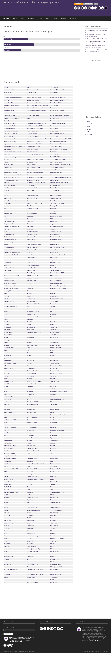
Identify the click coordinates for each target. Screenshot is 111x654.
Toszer (29, 296)
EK (51, 311)
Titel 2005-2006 (8, 487)
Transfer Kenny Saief (56, 146)
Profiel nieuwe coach (9, 138)
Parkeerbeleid (31, 267)
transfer (29, 399)
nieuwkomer (53, 221)
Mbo (51, 549)
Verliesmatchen (54, 342)
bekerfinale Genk (55, 262)
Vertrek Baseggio (55, 463)
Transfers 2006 (31, 445)
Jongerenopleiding (55, 507)
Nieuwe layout (54, 569)
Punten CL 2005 (54, 471)
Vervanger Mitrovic (32, 188)
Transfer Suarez (31, 280)
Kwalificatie (53, 556)
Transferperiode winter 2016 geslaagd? (61, 177)
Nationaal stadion (32, 234)
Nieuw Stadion (54, 481)
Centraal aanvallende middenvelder (13, 255)
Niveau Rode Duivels (33, 438)
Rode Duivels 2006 (32, 448)
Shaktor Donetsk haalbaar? (11, 177)
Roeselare (6, 319)
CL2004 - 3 (30, 518)
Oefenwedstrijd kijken (56, 283)
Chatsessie (30, 556)
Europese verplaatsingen (57, 430)
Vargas (5, 231)
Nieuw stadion (31, 185)
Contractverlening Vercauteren (58, 414)
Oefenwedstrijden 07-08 (57, 399)
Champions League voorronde (58, 391)
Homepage (6, 18)
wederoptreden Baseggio (34, 414)
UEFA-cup (6, 376)
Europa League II (8, 327)
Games (40, 18)
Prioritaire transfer (9, 136)
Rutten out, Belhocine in (10, 133)
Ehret (5, 533)
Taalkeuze (73, 18)
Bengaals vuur (8, 499)
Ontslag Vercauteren (56, 384)
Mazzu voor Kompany (56, 108)
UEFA (28, 579)
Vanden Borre (54, 267)
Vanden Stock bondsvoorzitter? (35, 463)
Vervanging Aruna (8, 556)
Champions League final (57, 492)
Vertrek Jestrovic (8, 474)
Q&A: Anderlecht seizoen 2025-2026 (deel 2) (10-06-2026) (95, 35)
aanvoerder (53, 249)
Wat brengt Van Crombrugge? (35, 128)
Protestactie (30, 515)
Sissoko (52, 229)
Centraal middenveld (56, 172)
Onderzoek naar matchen (57, 538)
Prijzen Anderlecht (9, 371)
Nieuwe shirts (54, 131)
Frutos (52, 350)
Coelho (6, 466)
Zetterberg (6, 579)
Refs (5, 582)
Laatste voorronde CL (10, 280)
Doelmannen (53, 435)
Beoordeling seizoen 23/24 (57, 100)
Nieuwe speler (7, 262)
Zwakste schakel (54, 440)
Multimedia (31, 18)
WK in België (30, 329)
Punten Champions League (11, 275)
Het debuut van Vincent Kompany (36, 569)
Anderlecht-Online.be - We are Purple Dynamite (31, 2)
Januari (6, 206)
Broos (28, 554)
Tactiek (29, 512)
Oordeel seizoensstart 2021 (11, 113)
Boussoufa (53, 304)
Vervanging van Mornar (10, 561)
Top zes (6, 309)
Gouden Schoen (8, 381)
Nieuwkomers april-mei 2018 (58, 141)
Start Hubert (7, 100)
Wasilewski (7, 211)
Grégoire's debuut (32, 507)
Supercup (29, 440)
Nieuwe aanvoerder (9, 169)
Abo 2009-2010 (8, 334)
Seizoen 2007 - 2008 (56, 365)
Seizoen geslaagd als (33, 115)
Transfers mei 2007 (32, 402)
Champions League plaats (34, 432)
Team (22, 18)
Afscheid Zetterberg (9, 451)
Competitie (30, 386)
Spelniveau (30, 353)
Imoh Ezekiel (30, 190)
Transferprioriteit (54, 190)
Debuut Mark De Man (56, 574)
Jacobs (29, 291)
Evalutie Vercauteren (32, 497)
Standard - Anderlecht (33, 371)
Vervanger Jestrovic (9, 567)
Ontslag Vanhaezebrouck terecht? (36, 138)
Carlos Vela (7, 304)
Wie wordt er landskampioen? (35, 172)
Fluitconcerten (7, 520)
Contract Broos (8, 549)
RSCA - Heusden (31, 546)
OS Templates (104, 651)
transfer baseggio (32, 417)
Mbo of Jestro (54, 530)
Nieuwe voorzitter (55, 120)
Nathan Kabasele (8, 278)
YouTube (88, 129)
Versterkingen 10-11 (32, 316)
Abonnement (7, 536)
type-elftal (6, 432)
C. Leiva (52, 417)
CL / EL (29, 206)
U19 (51, 218)
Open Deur (30, 528)
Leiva (28, 453)
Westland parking (32, 247)
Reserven (6, 430)
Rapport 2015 (54, 180)
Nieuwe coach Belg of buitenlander (59, 285)
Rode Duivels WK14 (32, 275)
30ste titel (53, 340)
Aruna (5, 551)
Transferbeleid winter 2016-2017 (59, 159)
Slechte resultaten (9, 108)
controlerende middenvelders (12, 226)
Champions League (55, 564)
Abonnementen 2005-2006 (11, 492)
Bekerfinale (53, 95)
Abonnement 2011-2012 (33, 304)
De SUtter (29, 340)
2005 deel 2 (53, 466)
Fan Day (29, 484)
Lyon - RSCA (7, 564)
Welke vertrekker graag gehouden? (60, 115)
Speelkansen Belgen (56, 407)
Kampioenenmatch (32, 213)
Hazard (6, 87)
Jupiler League (54, 389)
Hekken (29, 481)
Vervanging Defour (32, 198)
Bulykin (52, 355)
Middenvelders (31, 520)
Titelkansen (7, 265)
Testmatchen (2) (54, 334)
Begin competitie (31, 567)
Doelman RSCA (54, 371)
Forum (88, 121)
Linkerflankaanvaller (32, 195)
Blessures (29, 342)
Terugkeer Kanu (8, 213)
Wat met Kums (54, 128)
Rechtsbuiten (54, 252)
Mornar (52, 546)
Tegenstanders (8, 360)
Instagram (89, 134)
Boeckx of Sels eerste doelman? (59, 149)
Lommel (6, 577)
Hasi (5, 216)
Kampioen (30, 543)
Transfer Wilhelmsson (56, 510)
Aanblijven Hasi (54, 92)
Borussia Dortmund (32, 208)
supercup (53, 396)
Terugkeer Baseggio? (33, 451)
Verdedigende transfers (10, 141)
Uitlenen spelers (54, 541)
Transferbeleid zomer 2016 (57, 167)
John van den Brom (9, 221)
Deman (52, 494)
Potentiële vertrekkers (33, 136)
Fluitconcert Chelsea (56, 469)
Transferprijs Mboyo (9, 249)
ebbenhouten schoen (56, 291)
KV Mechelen (7, 237)
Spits (5, 358)
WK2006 (52, 445)
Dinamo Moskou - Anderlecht (12, 200)
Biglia (28, 347)
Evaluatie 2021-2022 (9, 110)
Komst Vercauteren (55, 126)
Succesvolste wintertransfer (57, 123)
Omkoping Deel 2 (32, 458)
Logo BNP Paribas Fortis (57, 247)
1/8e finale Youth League (57, 203)
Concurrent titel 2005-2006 (11, 469)
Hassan (52, 412)
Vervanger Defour (55, 206)
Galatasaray (53, 208)
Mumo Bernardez (32, 345)
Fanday (29, 443)
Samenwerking (54, 404)
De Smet (6, 386)
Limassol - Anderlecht (33, 278)
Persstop (6, 389)
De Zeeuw (30, 262)
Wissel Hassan (31, 409)
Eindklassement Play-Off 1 (34, 144)
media (5, 417)
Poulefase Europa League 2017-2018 (60, 138)
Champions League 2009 (34, 332)
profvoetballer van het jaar (11, 288)
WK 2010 (6, 373)
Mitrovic (6, 244)
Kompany (53, 213)
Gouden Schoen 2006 (10, 420)
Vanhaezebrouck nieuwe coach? (12, 151)
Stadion (52, 319)
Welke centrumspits (32, 149)
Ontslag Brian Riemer (33, 100)
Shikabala (53, 314)
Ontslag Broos (31, 505)
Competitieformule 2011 (10, 306)
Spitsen (52, 505)
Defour (29, 224)
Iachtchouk (53, 515)
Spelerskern (30, 360)
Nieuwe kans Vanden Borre (11, 180)
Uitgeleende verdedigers (33, 120)
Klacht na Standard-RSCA (57, 273)
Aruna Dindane (54, 559)
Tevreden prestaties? (9, 273)
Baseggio (29, 494)
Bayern (52, 554)
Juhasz (52, 479)
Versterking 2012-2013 (10, 283)
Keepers (6, 507)
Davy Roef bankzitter (56, 162)
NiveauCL (6, 425)
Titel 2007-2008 (54, 381)
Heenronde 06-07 (32, 422)
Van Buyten (53, 211)
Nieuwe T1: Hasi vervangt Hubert (13, 97)
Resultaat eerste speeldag (11, 131)
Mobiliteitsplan (54, 296)
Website (63, 18)
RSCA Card (53, 368)
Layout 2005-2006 (32, 476)
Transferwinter (31, 200)
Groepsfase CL (31, 237)
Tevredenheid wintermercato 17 (35, 159)
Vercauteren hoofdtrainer (34, 425)
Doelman (52, 175)
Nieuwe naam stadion (33, 131)
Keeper (29, 530)
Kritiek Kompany (54, 518)
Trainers (6, 391)
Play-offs (52, 265)
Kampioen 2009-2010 (56, 332)
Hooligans (53, 427)
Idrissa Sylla (53, 200)
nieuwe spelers (8, 412)
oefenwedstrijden (8, 396)
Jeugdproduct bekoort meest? (12, 118)
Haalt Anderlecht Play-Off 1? (35, 126)
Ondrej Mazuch (54, 327)
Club (55, 18)
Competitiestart (31, 358)
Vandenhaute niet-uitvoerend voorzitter (37, 105)
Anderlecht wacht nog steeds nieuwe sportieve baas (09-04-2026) (95, 46)
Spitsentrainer (31, 298)
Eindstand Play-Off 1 (56, 216)
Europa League (31, 327)
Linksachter (53, 257)
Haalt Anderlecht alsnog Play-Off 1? (37, 123)
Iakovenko (6, 316)
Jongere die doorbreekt (56, 260)
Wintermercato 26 (55, 87)
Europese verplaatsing (56, 298)
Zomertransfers (8, 193)
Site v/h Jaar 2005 (32, 469)
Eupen (52, 316)
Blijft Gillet (6, 182)
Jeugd (5, 407)
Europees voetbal (32, 133)
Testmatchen (30, 337)
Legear (29, 350)
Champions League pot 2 (57, 239)
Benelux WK (30, 430)
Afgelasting (7, 543)
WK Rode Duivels (8, 479)
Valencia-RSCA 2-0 (9, 523)
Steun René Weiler (9, 164)
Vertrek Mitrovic (54, 188)
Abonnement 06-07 (9, 448)
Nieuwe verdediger (9, 203)
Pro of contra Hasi (55, 185)
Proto (51, 487)
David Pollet (30, 221)
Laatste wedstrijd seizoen (11, 172)
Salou (52, 453)
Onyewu (29, 487)
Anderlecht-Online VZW (94, 651)
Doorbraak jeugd (8, 572)
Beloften (6, 471)
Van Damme (53, 309)
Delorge (6, 494)
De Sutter (6, 353)
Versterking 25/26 (8, 92)
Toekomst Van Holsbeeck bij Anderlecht (14, 146)
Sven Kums (7, 154)
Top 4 (28, 118)
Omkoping (30, 461)
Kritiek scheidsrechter (33, 265)
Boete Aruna (53, 520)
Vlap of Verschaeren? (9, 120)
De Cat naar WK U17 (9, 90)
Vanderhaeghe (54, 512)
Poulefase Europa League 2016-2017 (60, 164)
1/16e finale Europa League (34, 203)
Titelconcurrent (31, 216)
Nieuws (15, 18)
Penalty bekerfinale (9, 95)
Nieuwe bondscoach (55, 337)
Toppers (6, 342)
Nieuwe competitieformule (34, 97)
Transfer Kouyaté (32, 239)
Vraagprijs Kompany (9, 453)
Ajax (28, 306)
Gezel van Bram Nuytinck (34, 244)
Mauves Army (54, 497)
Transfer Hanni (54, 169)
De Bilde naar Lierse (32, 564)
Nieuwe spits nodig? (9, 128)
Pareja (29, 355)
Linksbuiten (30, 255)
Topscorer (6, 546)
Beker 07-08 (53, 378)
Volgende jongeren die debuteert (13, 144)
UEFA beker (53, 353)
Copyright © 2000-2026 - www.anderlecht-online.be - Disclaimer (18, 651)
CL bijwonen (30, 435)
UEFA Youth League (55, 195)
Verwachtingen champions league (36, 574)
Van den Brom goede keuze (11, 285)
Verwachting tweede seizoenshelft (36, 110)
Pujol (51, 451)
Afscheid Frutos (8, 322)
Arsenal (6, 208)
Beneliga (29, 293)
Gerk (28, 466)
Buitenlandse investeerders (34, 90)
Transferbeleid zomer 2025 (57, 90)
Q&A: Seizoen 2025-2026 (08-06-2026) (96, 38)
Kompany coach (54, 118)
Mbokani (52, 402)
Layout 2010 (53, 324)
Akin (51, 489)
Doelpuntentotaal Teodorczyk (58, 144)
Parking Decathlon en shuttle (35, 154)
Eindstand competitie (56, 373)
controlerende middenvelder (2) (12, 252)
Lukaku (29, 324)
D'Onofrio (6, 296)
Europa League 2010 (33, 311)
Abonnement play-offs (33, 218)
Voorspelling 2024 (8, 102)
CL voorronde (54, 525)
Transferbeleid (54, 301)
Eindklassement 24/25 (33, 95)
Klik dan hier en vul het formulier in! (91, 640)
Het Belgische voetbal (33, 474)
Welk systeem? (54, 105)
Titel (28, 193)
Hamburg (6, 324)
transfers (29, 378)
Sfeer (5, 554)
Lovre (52, 461)
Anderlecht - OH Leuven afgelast (36, 182)
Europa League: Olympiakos (35, 177)
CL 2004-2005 (54, 523)
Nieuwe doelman (55, 345)
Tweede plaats (31, 577)
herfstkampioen (54, 425)
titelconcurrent (31, 420)
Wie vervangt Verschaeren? (11, 105)
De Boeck (6, 481)
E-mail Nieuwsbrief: (8, 627)
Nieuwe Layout (54, 582)
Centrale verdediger (55, 198)
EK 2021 (52, 113)
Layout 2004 (30, 525)
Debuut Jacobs (8, 384)
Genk (5, 435)
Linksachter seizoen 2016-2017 (12, 175)
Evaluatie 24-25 (31, 92)
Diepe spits (30, 252)
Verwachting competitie (33, 510)
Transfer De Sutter (32, 249)
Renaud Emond (8, 190)
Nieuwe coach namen (33, 285)
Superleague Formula (10, 363)
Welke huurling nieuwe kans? (35, 108)
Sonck (28, 523)
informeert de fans (99, 627)
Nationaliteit (7, 438)
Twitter (88, 126)
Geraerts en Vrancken (10, 427)
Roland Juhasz (31, 334)
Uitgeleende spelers (55, 237)
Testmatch (30, 492)
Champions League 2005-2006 (35, 479)
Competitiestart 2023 (56, 102)
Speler (5, 378)
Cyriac (29, 283)
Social (48, 18)
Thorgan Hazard (8, 224)
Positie (5, 422)
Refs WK (52, 443)
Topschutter (30, 226)
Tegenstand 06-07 (9, 440)
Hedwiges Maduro (9, 234)
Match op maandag (32, 582)
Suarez (29, 309)
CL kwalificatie (54, 360)
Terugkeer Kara (54, 136)
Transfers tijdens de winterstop (35, 381)
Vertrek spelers (54, 363)
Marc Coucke (7, 149)
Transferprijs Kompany (10, 458)
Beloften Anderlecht (9, 267)
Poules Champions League (34, 273)
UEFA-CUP (53, 386)
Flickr (87, 132)
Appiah (29, 169)
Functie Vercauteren (32, 384)
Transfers (6, 345)
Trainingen (53, 528)
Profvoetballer (31, 368)
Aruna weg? (7, 525)
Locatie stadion (54, 409)
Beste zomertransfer (32, 113)
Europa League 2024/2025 (57, 97)
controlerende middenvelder (58, 255)
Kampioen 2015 (8, 195)
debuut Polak (7, 394)
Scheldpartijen (7, 461)
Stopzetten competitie (10, 123)
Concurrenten (7, 528)
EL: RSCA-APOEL (55, 157)
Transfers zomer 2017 (33, 151)
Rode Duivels (7, 515)
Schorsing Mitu (54, 456)
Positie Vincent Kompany (57, 110)
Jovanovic (53, 306)
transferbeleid (31, 242)
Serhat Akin (30, 391)
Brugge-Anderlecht (55, 347)
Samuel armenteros (55, 242)
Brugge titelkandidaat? (10, 456)
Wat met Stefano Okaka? (34, 167)
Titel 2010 (29, 322)
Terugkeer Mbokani (9, 301)
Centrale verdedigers (33, 175)
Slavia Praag (7, 484)
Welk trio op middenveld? (34, 102)
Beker (5, 350)
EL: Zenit (6, 159)
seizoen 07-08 (54, 394)
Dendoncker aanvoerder (33, 146)
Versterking (53, 536)
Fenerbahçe (30, 394)
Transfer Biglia (31, 270)
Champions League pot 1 (11, 242)
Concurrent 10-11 (32, 314)
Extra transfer (7, 270)
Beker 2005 (30, 471)
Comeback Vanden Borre (10, 126)
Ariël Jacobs (7, 329)
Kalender (29, 363)
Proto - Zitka (53, 476)
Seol (28, 559)
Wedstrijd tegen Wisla (56, 567)
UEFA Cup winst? (32, 427)
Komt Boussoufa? (8, 188)
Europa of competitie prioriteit (12, 157)
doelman (52, 193)
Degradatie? (53, 533)
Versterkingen (54, 484)
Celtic (28, 561)
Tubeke (6, 337)
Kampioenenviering (32, 404)
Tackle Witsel (53, 329)
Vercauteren (30, 389)
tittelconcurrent (54, 244)
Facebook (89, 123)
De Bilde (52, 579)
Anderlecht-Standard (32, 231)
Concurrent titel (54, 293)
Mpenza (52, 438)
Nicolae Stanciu (31, 164)
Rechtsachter (7, 229)
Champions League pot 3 (11, 239)
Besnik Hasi (7, 218)
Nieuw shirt (7, 574)
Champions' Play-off (9, 115)
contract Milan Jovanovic (34, 260)
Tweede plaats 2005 (55, 502)
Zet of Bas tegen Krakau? (11, 569)
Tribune (6, 502)
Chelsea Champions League (58, 288)
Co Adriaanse (7, 505)
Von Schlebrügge (31, 412)
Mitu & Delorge (54, 458)
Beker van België (8, 368)
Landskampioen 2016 (33, 180)
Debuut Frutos (8, 463)
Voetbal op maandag (32, 157)
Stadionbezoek (54, 154)
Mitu (28, 502)
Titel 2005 (6, 497)
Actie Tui (6, 476)
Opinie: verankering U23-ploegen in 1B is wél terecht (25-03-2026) (96, 50)
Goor (28, 489)
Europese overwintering (56, 226)
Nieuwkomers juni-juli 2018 (34, 141)
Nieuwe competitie (9, 247)
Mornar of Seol (54, 551)
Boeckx (6, 162)
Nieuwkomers (31, 533)
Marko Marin (7, 198)
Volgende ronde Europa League (59, 182)
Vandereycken (7, 340)
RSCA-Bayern (54, 561)
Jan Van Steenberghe (33, 572)
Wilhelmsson (53, 422)
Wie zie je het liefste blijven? (34, 549)
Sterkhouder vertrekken (56, 278)
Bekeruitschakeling (32, 162)
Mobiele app (53, 151)
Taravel (29, 87)
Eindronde (6, 404)
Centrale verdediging (33, 257)
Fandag (29, 396)
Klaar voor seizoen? (32, 301)
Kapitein (6, 298)
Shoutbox (6, 489)
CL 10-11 (6, 314)
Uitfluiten (29, 538)
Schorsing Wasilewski (9, 291)
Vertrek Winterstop (55, 270)
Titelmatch (30, 319)
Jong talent (53, 224)
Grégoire (6, 510)
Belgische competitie (32, 551)
